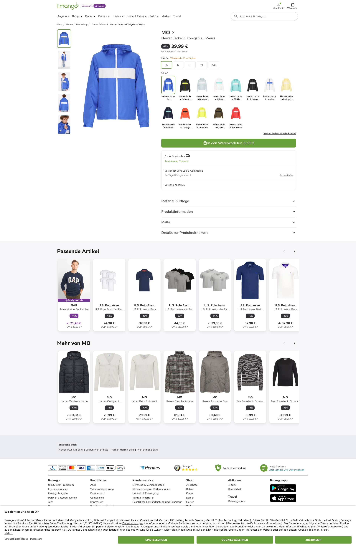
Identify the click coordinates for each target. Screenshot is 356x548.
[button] (292, 5)
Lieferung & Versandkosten (148, 485)
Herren (190, 502)
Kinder (190, 493)
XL (202, 64)
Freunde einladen (58, 489)
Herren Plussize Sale (71, 449)
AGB (93, 485)
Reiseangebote (236, 501)
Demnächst (234, 489)
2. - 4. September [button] (174, 156)
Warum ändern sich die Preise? (279, 133)
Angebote (191, 485)
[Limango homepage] (68, 5)
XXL (214, 64)
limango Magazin (58, 493)
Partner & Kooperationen (62, 497)
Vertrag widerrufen (143, 497)
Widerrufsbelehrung (102, 489)
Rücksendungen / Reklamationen (151, 489)
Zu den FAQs (286, 175)
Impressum (96, 502)
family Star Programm (61, 485)
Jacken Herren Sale (97, 449)
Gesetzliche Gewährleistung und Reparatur (157, 502)
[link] (185, 88)
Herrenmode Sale (147, 449)
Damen (190, 497)
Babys (189, 489)
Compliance (97, 497)
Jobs (50, 502)
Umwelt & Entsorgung (145, 493)
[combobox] (264, 16)
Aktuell (232, 485)
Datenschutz (97, 493)
